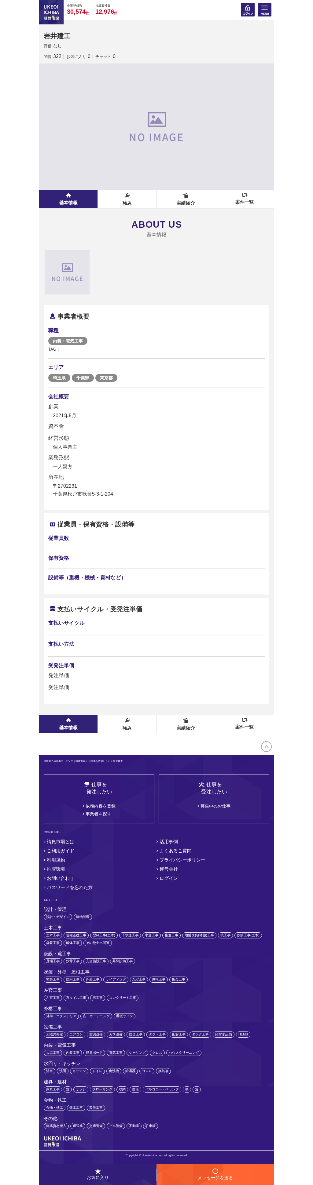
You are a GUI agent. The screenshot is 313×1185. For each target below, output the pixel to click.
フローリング (102, 1089)
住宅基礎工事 (76, 935)
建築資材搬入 (56, 1126)
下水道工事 (130, 935)
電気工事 (116, 1052)
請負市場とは (60, 841)
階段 (135, 1089)
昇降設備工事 (122, 961)
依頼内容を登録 (101, 806)
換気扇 (163, 1071)
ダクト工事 (157, 1034)
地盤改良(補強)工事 (199, 935)
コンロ (147, 1071)
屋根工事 (158, 979)
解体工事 (72, 943)
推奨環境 (56, 869)
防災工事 (135, 1034)
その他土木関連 (97, 943)
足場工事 (53, 961)
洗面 (62, 1071)
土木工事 (53, 935)
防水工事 (72, 979)
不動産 (134, 1126)
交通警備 (96, 1126)
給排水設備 (223, 1034)
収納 (122, 1089)
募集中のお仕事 (215, 806)
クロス (157, 1052)
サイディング (116, 979)
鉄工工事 (76, 1107)
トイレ (97, 1071)
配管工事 (179, 1034)
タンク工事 (200, 1034)
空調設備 (96, 1034)
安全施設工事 (96, 961)
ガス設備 (116, 1034)
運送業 (78, 1126)
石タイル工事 (76, 997)
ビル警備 (116, 1126)
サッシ (81, 1089)
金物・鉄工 (54, 1107)
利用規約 (56, 859)
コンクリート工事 (122, 997)
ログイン (169, 878)
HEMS (243, 1034)
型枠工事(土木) (104, 935)
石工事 (98, 997)
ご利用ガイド (60, 850)
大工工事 (53, 1052)
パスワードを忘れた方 (70, 887)
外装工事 (92, 979)
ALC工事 (138, 979)
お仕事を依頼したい (99, 761)
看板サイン (124, 1016)
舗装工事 (53, 943)
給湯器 (130, 1071)
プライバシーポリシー (182, 859)
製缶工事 (96, 1107)
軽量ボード (94, 1052)
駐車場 (150, 1126)
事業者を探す (98, 814)
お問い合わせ (60, 878)
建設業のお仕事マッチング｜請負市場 (64, 761)
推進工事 (171, 935)
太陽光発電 (54, 1034)
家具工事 (53, 1089)
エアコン (76, 1034)
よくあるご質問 (176, 850)
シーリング (137, 1052)
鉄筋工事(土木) (248, 935)
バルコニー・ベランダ (162, 1089)
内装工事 (72, 1052)
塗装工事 (53, 979)
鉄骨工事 (72, 961)
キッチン (79, 1071)
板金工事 (178, 979)
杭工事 (225, 935)
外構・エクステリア (61, 1016)
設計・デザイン (58, 917)
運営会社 (169, 869)
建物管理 (83, 917)
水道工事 (151, 935)
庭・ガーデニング (96, 1016)
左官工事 (53, 997)
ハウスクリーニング (184, 1052)
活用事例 (169, 841)
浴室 (49, 1071)
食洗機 (114, 1071)
